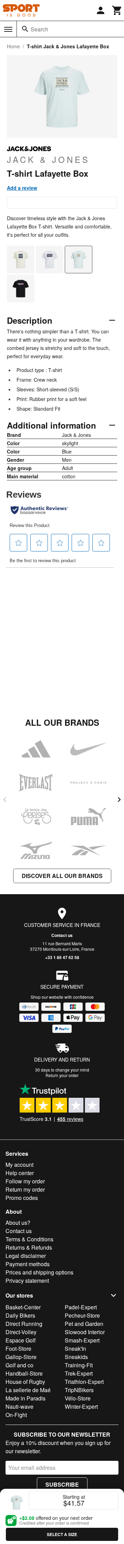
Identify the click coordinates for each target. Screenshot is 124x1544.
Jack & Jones (48, 159)
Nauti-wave (19, 1406)
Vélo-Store (78, 1398)
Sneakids (76, 1357)
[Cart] (117, 10)
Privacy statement (27, 1280)
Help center (20, 1173)
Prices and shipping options (39, 1272)
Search (39, 29)
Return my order (25, 1189)
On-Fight (16, 1415)
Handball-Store (24, 1373)
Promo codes (22, 1198)
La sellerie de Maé (28, 1390)
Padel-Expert (81, 1307)
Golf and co (19, 1365)
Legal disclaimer (26, 1256)
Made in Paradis (25, 1398)
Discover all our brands (62, 876)
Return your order (62, 1075)
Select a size (62, 1534)
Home (13, 46)
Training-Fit (79, 1365)
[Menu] (8, 29)
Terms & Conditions (29, 1239)
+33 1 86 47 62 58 (62, 957)
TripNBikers (79, 1390)
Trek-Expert (79, 1373)
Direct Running (24, 1324)
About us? (18, 1223)
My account (19, 1165)
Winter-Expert (81, 1406)
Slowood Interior (85, 1332)
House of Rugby (25, 1382)
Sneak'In (75, 1348)
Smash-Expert (82, 1340)
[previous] (5, 799)
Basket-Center (23, 1307)
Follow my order (25, 1181)
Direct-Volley (21, 1332)
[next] (119, 799)
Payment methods (28, 1264)
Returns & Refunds (29, 1247)
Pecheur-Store (82, 1315)
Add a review (22, 187)
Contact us (62, 935)
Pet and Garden (84, 1324)
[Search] (25, 29)
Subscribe (62, 1484)
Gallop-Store (21, 1357)
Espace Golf (20, 1340)
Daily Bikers (20, 1315)
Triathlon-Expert (84, 1382)
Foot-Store (18, 1348)
